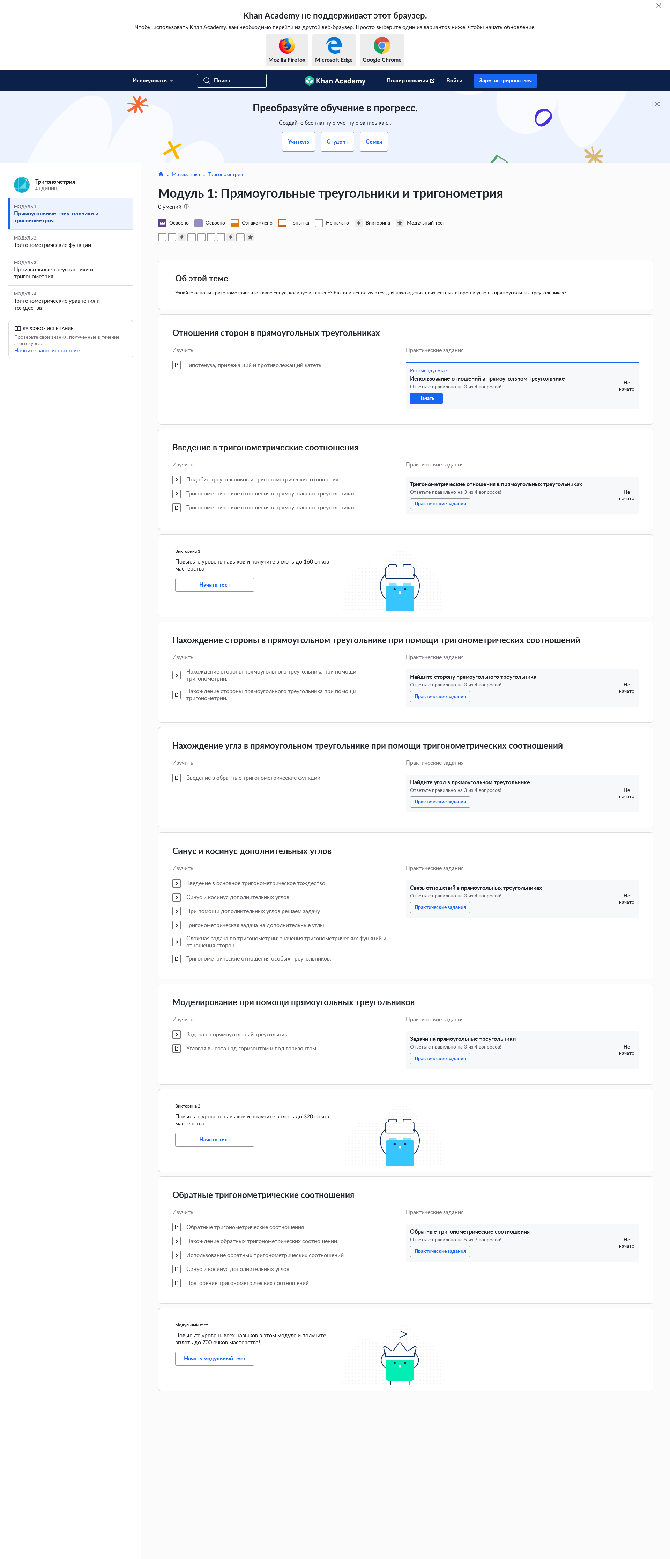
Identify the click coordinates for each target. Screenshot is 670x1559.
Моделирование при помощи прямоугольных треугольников (293, 1003)
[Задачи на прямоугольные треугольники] (221, 237)
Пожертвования (407, 80)
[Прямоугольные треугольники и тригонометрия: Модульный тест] (250, 237)
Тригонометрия (225, 174)
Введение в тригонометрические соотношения (265, 448)
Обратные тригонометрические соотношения (263, 1195)
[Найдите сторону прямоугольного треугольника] (191, 237)
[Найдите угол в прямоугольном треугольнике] (201, 237)
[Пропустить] (658, 5)
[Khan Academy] (335, 80)
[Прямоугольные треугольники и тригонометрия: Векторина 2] (230, 237)
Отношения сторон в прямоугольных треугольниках (276, 333)
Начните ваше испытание (47, 350)
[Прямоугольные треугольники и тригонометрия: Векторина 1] (182, 237)
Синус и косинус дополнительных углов (252, 851)
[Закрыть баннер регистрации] (657, 104)
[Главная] (161, 174)
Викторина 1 (187, 551)
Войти (454, 80)
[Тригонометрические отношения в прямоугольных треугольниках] (172, 237)
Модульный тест (191, 1325)
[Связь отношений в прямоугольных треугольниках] (211, 237)
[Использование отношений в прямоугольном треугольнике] (162, 237)
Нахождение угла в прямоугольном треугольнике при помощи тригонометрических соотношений (367, 746)
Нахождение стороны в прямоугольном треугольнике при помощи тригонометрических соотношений (376, 641)
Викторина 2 (187, 1106)
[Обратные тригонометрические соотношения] (240, 237)
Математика (186, 174)
